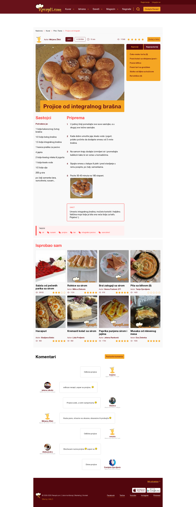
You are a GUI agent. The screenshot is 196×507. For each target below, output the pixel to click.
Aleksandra (47, 452)
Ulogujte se (156, 2)
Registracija (145, 2)
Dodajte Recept (152, 9)
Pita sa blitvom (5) (145, 272)
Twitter (122, 495)
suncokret (106, 232)
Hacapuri (51, 319)
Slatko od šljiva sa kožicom (142, 71)
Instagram (144, 495)
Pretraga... (138, 9)
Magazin (110, 9)
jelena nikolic (47, 390)
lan (74, 232)
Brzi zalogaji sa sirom (114, 272)
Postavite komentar (114, 356)
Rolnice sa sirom (82, 272)
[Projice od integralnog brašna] (94, 188)
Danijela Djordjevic (112, 467)
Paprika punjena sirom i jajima (114, 319)
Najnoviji (134, 47)
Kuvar (68, 9)
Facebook (111, 495)
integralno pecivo (89, 232)
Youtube (133, 495)
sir (43, 232)
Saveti (96, 9)
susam (53, 232)
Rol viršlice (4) (136, 76)
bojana (112, 375)
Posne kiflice (135, 63)
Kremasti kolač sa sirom (82, 319)
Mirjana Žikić (55, 39)
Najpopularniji (152, 47)
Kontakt (85, 495)
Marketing (78, 495)
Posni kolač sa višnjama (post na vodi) (143, 58)
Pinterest (156, 495)
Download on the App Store (139, 490)
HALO (50, 499)
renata (112, 436)
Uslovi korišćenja (67, 495)
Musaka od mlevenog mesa (145, 319)
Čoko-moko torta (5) (139, 54)
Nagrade (126, 9)
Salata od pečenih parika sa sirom (51, 272)
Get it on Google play (153, 490)
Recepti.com (49, 8)
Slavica (112, 405)
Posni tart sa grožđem (140, 67)
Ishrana (82, 9)
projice (64, 232)
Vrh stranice (152, 481)
